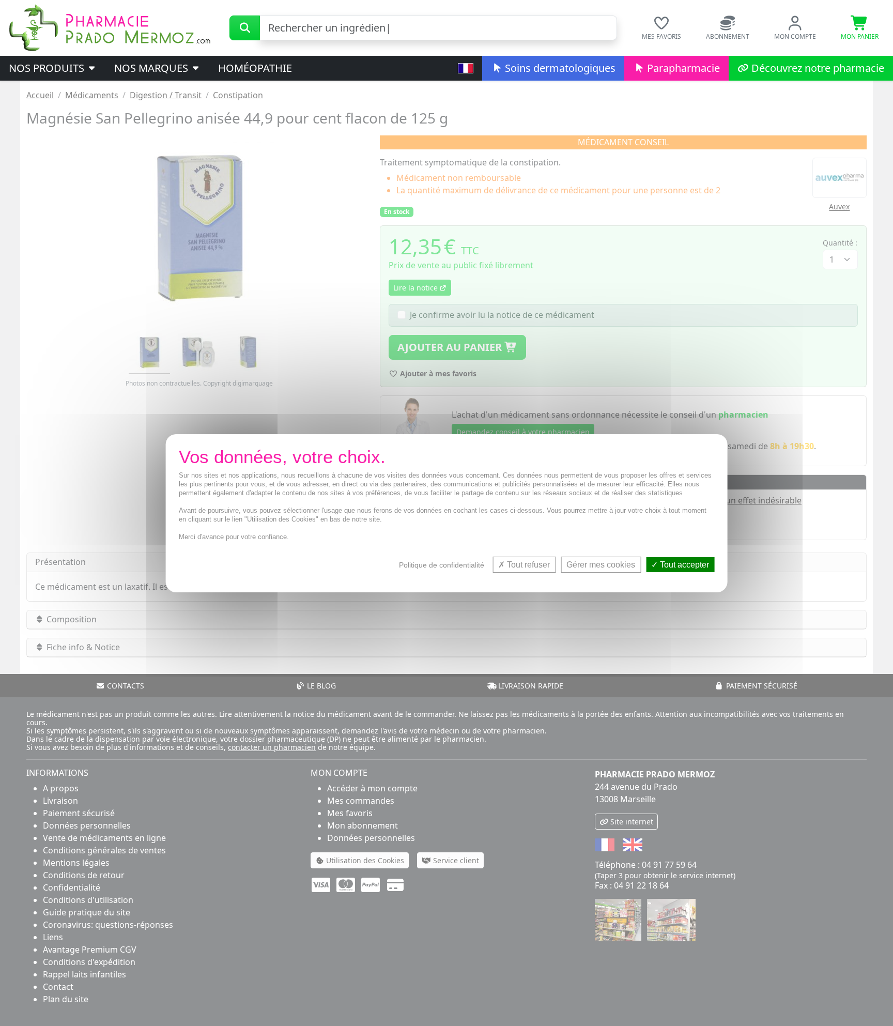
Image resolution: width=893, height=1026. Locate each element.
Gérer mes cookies (600, 564)
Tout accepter (683, 564)
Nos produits (48, 68)
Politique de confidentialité (441, 564)
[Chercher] (244, 28)
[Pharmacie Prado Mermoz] (109, 27)
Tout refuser (527, 564)
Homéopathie (255, 68)
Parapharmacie (682, 68)
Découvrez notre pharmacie (816, 68)
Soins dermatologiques (558, 68)
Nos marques (152, 68)
